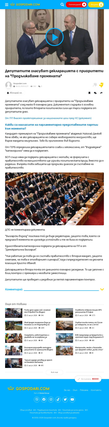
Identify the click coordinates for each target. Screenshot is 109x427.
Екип (75, 390)
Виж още (54, 372)
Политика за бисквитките (41, 413)
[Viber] (37, 399)
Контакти (96, 390)
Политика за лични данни (73, 410)
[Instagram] (51, 399)
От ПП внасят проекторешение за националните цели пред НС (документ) (48, 118)
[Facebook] (44, 399)
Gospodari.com (20, 83)
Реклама (84, 390)
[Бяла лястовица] (94, 85)
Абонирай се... (16, 93)
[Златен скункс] (101, 85)
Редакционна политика (47, 410)
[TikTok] (58, 399)
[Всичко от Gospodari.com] (8, 85)
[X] (65, 399)
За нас (67, 390)
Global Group (44, 393)
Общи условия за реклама (68, 413)
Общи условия (26, 410)
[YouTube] (72, 399)
